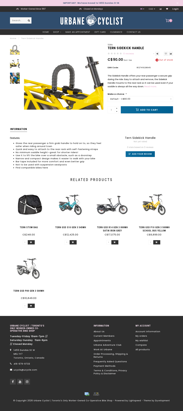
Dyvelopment (162, 400)
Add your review (141, 154)
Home (46, 32)
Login (175, 9)
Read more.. (150, 86)
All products (143, 349)
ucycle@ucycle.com (25, 369)
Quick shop (30, 226)
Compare (141, 344)
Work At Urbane (103, 349)
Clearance (116, 32)
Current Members (104, 335)
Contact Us (134, 32)
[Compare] (161, 9)
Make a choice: (117, 94)
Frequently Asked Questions (110, 361)
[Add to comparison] (171, 54)
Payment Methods (105, 365)
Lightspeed (135, 400)
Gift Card (100, 32)
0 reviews (128, 53)
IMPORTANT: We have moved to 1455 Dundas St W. (91, 3)
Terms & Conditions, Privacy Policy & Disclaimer (110, 372)
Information (18, 129)
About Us (99, 331)
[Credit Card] (86, 394)
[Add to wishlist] (166, 54)
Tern (110, 44)
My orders (141, 335)
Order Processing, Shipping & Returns (111, 355)
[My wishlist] (167, 9)
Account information (148, 331)
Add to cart (148, 110)
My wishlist (142, 340)
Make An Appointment (77, 32)
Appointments (102, 340)
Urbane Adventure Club (108, 344)
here (45, 167)
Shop (56, 32)
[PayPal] (96, 394)
